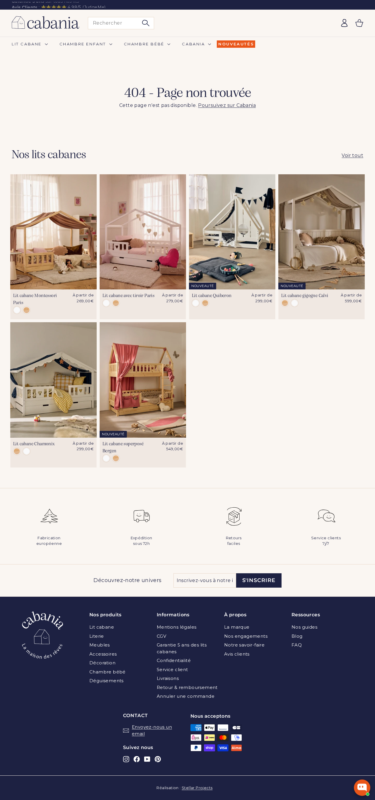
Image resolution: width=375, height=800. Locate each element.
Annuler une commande (185, 696)
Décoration (102, 663)
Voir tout (352, 155)
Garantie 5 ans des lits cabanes (182, 648)
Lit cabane (27, 44)
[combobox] (121, 23)
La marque (237, 627)
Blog (297, 636)
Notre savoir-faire (244, 645)
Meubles (99, 645)
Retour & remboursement (187, 687)
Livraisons (168, 678)
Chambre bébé (145, 44)
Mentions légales (176, 627)
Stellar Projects (197, 787)
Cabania (194, 44)
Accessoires (103, 654)
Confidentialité (174, 660)
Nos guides (304, 627)
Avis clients (237, 654)
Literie (96, 636)
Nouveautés (236, 44)
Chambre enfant (83, 44)
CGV (161, 636)
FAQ (297, 645)
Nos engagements (245, 636)
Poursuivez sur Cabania (227, 105)
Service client (172, 669)
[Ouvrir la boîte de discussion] (362, 787)
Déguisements (106, 680)
